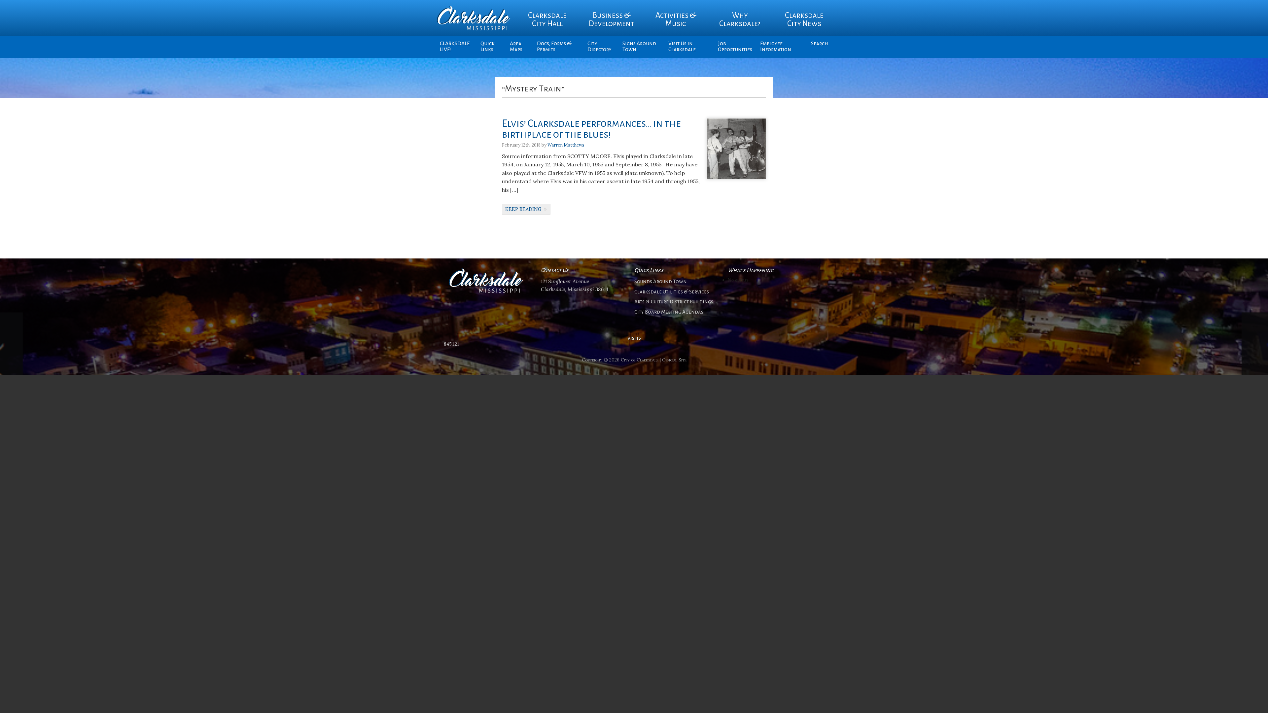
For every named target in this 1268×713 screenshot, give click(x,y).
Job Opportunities (735, 46)
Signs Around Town (639, 46)
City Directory (599, 46)
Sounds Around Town (660, 281)
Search (819, 44)
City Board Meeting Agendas (668, 312)
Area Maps (516, 46)
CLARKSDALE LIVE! (455, 46)
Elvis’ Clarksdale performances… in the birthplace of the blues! (591, 129)
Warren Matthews (565, 145)
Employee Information (775, 46)
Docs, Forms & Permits (554, 46)
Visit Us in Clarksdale (682, 46)
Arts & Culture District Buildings (673, 301)
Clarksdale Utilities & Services (671, 291)
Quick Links (487, 46)
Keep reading (523, 209)
